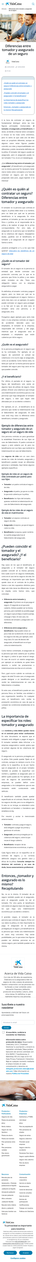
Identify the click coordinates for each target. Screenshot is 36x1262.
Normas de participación (23, 1200)
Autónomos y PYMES (26, 1117)
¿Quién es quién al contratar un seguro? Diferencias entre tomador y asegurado (18, 86)
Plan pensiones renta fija (8, 1143)
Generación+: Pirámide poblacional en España (9, 1184)
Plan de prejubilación (26, 1126)
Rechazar (10, 1253)
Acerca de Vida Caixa (18, 973)
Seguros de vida (7, 1117)
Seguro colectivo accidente (24, 1149)
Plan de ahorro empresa (24, 1164)
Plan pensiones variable (6, 1149)
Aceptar (26, 1253)
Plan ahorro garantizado (6, 1154)
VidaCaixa (15, 61)
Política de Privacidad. (20, 1073)
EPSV (3, 1123)
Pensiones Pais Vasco (26, 1153)
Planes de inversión (8, 1138)
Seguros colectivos (25, 1138)
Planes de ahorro (7, 1135)
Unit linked (22, 1120)
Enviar (6, 1028)
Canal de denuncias (25, 1189)
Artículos (4, 9)
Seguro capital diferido (26, 1156)
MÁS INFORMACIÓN (21, 1241)
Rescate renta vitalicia (9, 1205)
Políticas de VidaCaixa (26, 1211)
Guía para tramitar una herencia (9, 1213)
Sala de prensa (24, 1196)
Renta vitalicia (6, 1126)
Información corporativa (23, 1179)
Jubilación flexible (7, 1202)
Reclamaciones (24, 1186)
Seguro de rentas (25, 1135)
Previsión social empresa (24, 1143)
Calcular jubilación (7, 1195)
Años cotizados (7, 1198)
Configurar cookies (18, 1258)
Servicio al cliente (25, 1183)
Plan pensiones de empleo (25, 1131)
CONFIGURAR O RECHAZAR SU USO (13, 1243)
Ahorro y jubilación (8, 1208)
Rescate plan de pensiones (7, 1179)
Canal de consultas (25, 1193)
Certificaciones (24, 1205)
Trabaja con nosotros (26, 1208)
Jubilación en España (8, 1189)
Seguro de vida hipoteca (7, 1131)
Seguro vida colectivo (26, 1159)
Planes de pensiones (8, 1120)
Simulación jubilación (8, 1192)
